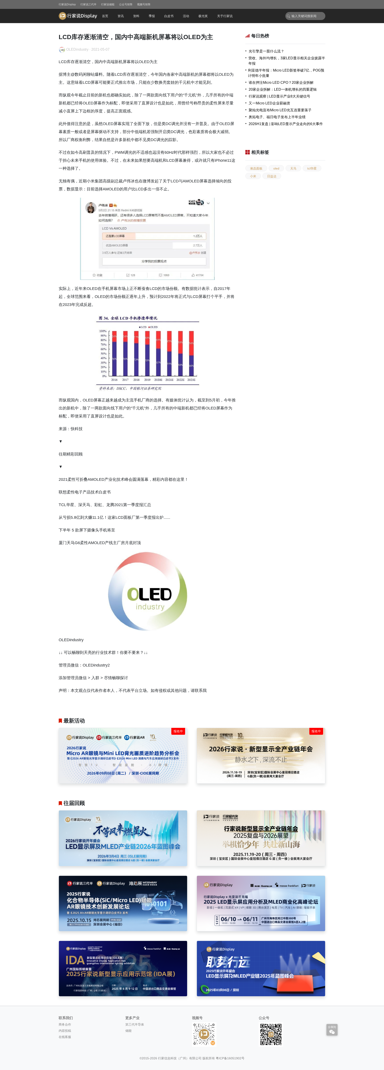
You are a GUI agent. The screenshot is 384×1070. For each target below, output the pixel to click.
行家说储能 (107, 4)
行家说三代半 (88, 4)
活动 (186, 16)
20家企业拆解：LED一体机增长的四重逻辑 (283, 89)
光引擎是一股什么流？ (266, 51)
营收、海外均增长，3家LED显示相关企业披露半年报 (286, 60)
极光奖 (203, 16)
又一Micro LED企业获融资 (269, 103)
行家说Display (67, 4)
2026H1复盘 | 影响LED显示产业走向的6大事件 (286, 124)
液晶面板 (256, 168)
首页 (105, 16)
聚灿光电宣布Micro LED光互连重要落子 (280, 110)
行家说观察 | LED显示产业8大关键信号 (279, 96)
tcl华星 (312, 168)
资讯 (121, 16)
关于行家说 (225, 16)
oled (276, 168)
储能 (128, 1030)
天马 (293, 168)
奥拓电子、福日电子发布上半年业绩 (277, 117)
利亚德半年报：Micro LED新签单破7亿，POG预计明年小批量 (286, 73)
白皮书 (169, 16)
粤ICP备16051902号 (230, 1058)
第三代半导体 (134, 1024)
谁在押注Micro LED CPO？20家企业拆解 (281, 82)
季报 (152, 16)
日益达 (271, 176)
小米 (253, 176)
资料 (136, 16)
